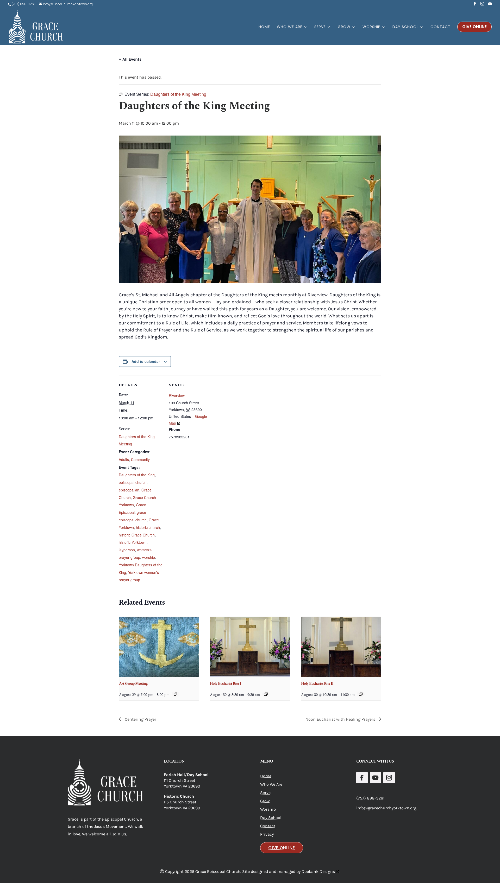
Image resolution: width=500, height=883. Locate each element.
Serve (265, 792)
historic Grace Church (137, 535)
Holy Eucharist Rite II (317, 683)
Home (265, 775)
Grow (265, 800)
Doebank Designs (318, 871)
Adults (124, 459)
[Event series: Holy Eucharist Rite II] (360, 694)
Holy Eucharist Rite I (225, 683)
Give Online (281, 847)
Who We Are (271, 784)
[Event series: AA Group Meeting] (175, 694)
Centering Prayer (140, 719)
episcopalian (129, 489)
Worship (268, 809)
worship (148, 557)
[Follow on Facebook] (362, 777)
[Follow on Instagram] (389, 777)
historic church (148, 527)
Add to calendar (146, 361)
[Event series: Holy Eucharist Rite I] (266, 694)
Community (140, 459)
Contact (267, 825)
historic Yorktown (133, 542)
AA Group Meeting (133, 683)
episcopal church (133, 482)
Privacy (267, 834)
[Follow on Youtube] (375, 777)
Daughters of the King (137, 474)
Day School (270, 817)
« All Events (130, 59)
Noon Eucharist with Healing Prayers (340, 719)
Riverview (177, 395)
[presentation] (159, 647)
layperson (127, 549)
